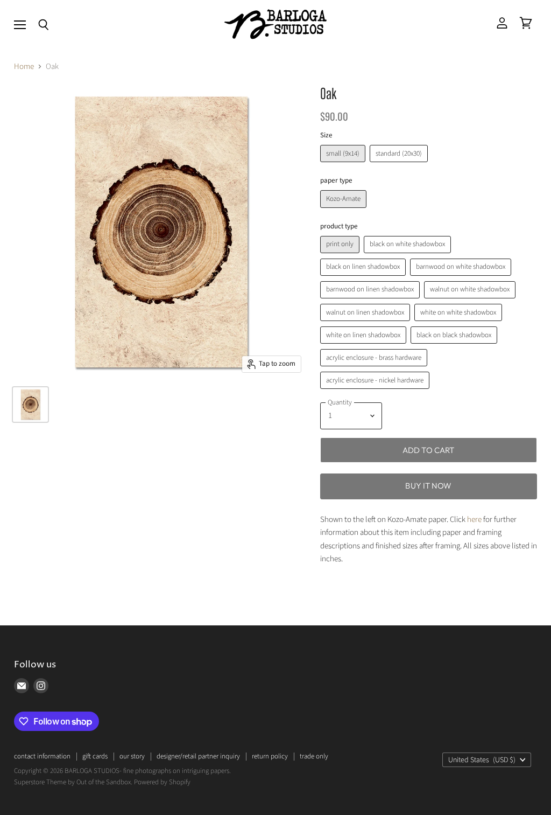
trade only (314, 756)
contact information (42, 756)
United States (481, 760)
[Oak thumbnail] (30, 404)
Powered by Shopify (162, 782)
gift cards (95, 756)
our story (132, 756)
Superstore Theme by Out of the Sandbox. (73, 782)
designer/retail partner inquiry (198, 756)
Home (24, 66)
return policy (270, 756)
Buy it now (428, 485)
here (474, 519)
